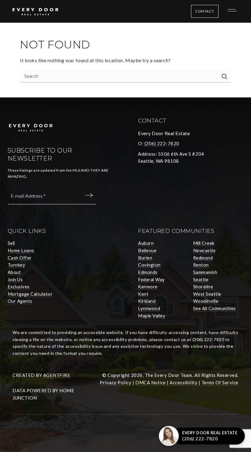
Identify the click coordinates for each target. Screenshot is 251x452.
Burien (145, 257)
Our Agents (20, 301)
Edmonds (148, 272)
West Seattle (207, 294)
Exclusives (19, 286)
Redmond (203, 257)
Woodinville (206, 301)
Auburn (146, 243)
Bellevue (147, 250)
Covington (149, 265)
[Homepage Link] (35, 11)
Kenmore (148, 286)
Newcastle (204, 250)
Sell (11, 243)
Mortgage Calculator (30, 294)
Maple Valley (151, 315)
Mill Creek (204, 243)
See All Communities (214, 308)
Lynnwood (149, 308)
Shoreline (203, 286)
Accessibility (183, 382)
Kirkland (146, 301)
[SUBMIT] (90, 195)
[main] (125, 60)
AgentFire (56, 375)
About (14, 272)
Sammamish (205, 272)
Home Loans (21, 250)
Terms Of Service (219, 382)
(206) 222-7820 (161, 143)
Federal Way (151, 279)
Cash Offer (20, 257)
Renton (201, 265)
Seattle (201, 279)
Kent (143, 294)
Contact (204, 11)
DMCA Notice (150, 382)
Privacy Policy (115, 382)
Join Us (15, 279)
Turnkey (16, 265)
